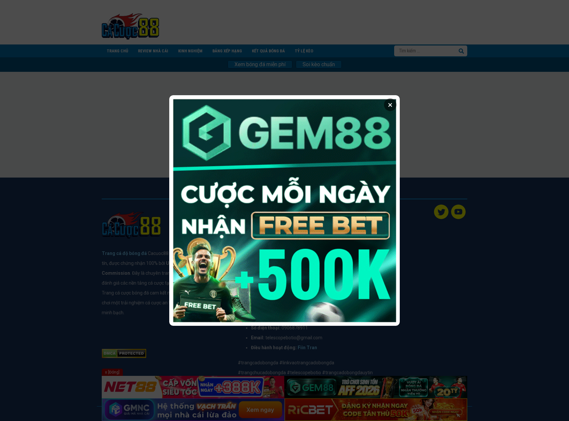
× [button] (390, 105)
